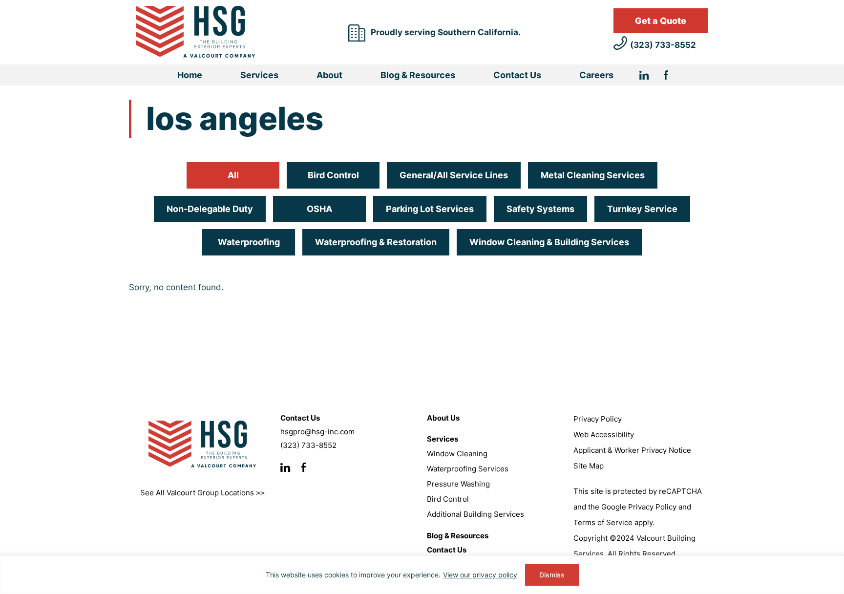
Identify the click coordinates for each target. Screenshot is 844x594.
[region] (422, 574)
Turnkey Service (642, 209)
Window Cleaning (457, 453)
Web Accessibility (603, 434)
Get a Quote (660, 21)
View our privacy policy (480, 575)
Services (259, 75)
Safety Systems (540, 209)
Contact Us (517, 75)
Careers (596, 75)
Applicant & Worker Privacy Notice (632, 450)
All (233, 175)
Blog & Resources (417, 75)
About (329, 75)
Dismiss (552, 575)
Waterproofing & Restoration (376, 242)
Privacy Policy (597, 419)
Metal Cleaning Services (593, 175)
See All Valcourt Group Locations (202, 492)
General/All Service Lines (454, 175)
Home (189, 75)
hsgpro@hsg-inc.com (317, 431)
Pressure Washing (458, 483)
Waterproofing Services (467, 468)
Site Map (588, 465)
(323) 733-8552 (663, 45)
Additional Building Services (475, 514)
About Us (443, 418)
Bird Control (333, 175)
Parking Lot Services (430, 209)
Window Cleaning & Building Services (549, 242)
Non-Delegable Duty (210, 209)
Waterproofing (249, 242)
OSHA (319, 209)
